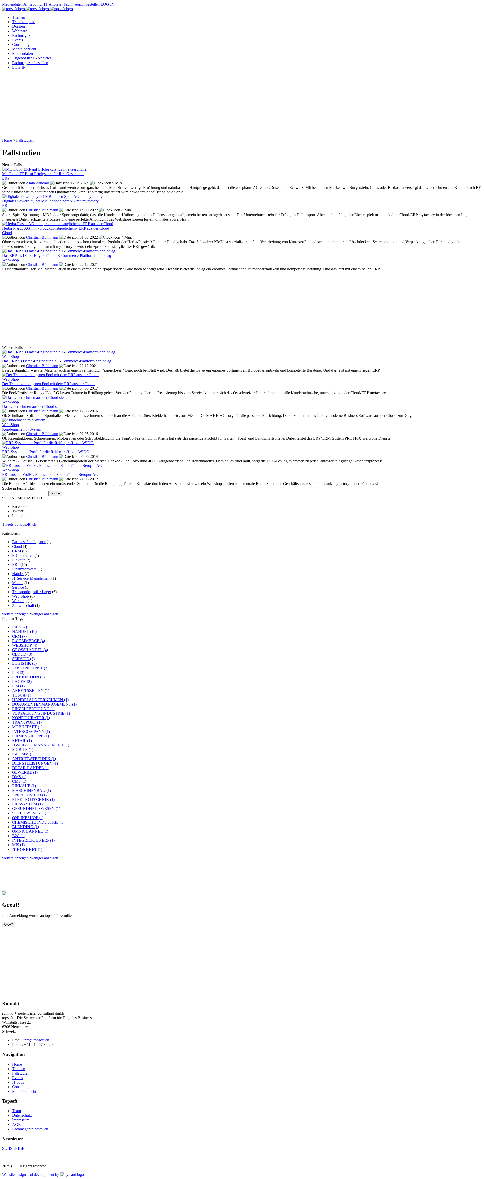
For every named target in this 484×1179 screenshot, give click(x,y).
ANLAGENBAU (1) (29, 795)
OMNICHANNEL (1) (30, 831)
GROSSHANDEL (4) (30, 650)
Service (18, 587)
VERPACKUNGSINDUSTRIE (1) (41, 713)
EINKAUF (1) (24, 786)
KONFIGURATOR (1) (31, 718)
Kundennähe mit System (21, 429)
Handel (18, 573)
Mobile (17, 583)
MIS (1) (18, 845)
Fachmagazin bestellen (82, 4)
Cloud (17, 546)
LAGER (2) (22, 681)
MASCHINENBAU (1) (31, 790)
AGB (16, 1124)
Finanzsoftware (24, 569)
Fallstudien (25, 140)
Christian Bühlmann (42, 210)
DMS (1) (19, 777)
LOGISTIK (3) (24, 663)
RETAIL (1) (22, 740)
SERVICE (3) (23, 659)
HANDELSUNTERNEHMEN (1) (40, 700)
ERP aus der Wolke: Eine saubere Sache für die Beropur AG (50, 474)
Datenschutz (22, 1115)
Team (16, 1111)
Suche (55, 493)
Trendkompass (23, 22)
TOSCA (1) (21, 695)
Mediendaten (12, 4)
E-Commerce (22, 555)
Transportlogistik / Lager (31, 592)
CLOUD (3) (22, 654)
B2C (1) (18, 836)
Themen (18, 17)
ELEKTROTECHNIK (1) (33, 799)
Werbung (19, 601)
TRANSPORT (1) (27, 722)
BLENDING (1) (25, 827)
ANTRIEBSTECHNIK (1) (34, 759)
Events (17, 40)
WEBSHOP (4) (24, 645)
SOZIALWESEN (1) (29, 813)
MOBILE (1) (22, 749)
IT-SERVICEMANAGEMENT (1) (40, 745)
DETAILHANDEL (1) (30, 768)
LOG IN (107, 4)
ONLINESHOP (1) (27, 817)
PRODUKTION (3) (28, 677)
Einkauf (18, 560)
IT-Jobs (18, 1082)
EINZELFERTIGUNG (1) (33, 709)
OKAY (8, 924)
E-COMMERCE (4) (28, 641)
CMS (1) (19, 781)
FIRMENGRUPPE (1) (30, 736)
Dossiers (19, 26)
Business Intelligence (29, 542)
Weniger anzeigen (44, 614)
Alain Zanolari (37, 183)
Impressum (20, 1120)
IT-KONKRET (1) (27, 849)
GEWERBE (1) (25, 772)
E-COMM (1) (23, 754)
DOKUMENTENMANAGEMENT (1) (44, 704)
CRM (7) (19, 636)
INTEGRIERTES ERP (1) (33, 840)
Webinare (19, 31)
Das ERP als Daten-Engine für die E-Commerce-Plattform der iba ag (56, 361)
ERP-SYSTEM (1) (27, 804)
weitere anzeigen (16, 614)
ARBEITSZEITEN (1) (30, 690)
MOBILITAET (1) (27, 727)
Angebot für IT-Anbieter (43, 4)
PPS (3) (18, 672)
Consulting (20, 44)
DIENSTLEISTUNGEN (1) (35, 763)
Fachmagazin (22, 35)
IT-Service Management (31, 578)
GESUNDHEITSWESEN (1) (36, 808)
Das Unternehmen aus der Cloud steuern (34, 406)
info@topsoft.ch (36, 1040)
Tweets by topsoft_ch (19, 524)
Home (7, 140)
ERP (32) (19, 627)
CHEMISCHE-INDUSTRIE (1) (38, 822)
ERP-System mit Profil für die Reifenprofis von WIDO (45, 452)
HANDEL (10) (24, 631)
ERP (15, 564)
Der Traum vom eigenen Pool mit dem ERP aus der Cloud (48, 384)
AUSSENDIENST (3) (30, 668)
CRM (16, 551)
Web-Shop (20, 596)
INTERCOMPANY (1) (31, 731)
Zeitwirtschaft (23, 605)
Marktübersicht (24, 49)
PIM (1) (18, 686)
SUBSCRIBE (13, 1148)
